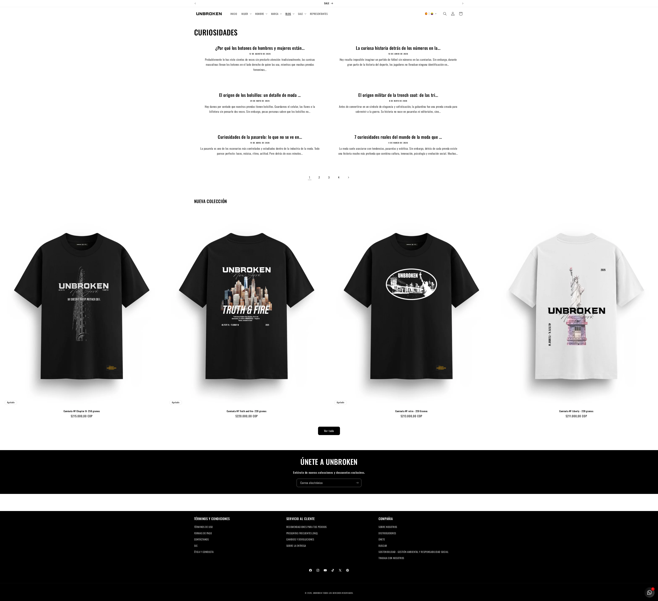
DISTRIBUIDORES (387, 533)
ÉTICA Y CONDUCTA (204, 552)
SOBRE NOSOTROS (388, 527)
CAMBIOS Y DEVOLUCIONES (300, 539)
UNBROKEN (318, 592)
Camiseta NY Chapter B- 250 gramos (82, 411)
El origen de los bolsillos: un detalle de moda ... (260, 95)
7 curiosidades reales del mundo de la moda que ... (398, 137)
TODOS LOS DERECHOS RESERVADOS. (338, 592)
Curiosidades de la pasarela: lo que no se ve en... (260, 137)
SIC (196, 545)
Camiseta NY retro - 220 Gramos (411, 411)
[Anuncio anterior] (195, 3)
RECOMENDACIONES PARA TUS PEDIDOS (306, 527)
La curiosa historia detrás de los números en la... (398, 48)
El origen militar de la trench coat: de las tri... (398, 95)
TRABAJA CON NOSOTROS (391, 558)
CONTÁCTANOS (201, 539)
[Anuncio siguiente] (463, 3)
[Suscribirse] (357, 483)
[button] (246, 13)
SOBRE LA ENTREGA (296, 545)
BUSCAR (383, 545)
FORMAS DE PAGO (203, 533)
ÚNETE (382, 539)
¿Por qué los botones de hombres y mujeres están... (260, 48)
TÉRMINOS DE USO (203, 527)
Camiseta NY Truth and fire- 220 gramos (246, 411)
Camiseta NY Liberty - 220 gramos (576, 411)
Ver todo (329, 431)
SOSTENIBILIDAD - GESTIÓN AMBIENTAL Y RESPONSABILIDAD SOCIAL (413, 552)
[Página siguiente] (348, 177)
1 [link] (309, 177)
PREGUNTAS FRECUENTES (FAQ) (302, 533)
